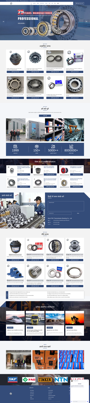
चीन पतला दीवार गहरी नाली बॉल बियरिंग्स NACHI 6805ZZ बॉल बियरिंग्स (57, 295)
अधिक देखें (45, 115)
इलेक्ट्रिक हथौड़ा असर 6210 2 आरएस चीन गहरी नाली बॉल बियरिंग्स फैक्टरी (57, 293)
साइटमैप (31, 397)
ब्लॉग (52, 3)
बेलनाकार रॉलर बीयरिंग (51, 397)
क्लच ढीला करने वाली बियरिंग (51, 395)
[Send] (87, 401)
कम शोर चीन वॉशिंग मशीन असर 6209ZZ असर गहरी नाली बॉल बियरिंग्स (19, 293)
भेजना (78, 213)
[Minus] (87, 380)
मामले (49, 3)
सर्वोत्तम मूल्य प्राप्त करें (15, 71)
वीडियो (38, 3)
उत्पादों (34, 3)
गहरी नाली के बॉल (50, 392)
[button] (4, 21)
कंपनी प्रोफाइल (32, 390)
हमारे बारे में (41, 3)
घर (31, 3)
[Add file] (71, 401)
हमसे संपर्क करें (32, 395)
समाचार (46, 3)
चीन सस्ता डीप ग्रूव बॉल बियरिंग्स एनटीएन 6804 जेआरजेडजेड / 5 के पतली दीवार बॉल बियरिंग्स (22, 295)
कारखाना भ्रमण (32, 392)
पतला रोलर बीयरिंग (50, 390)
